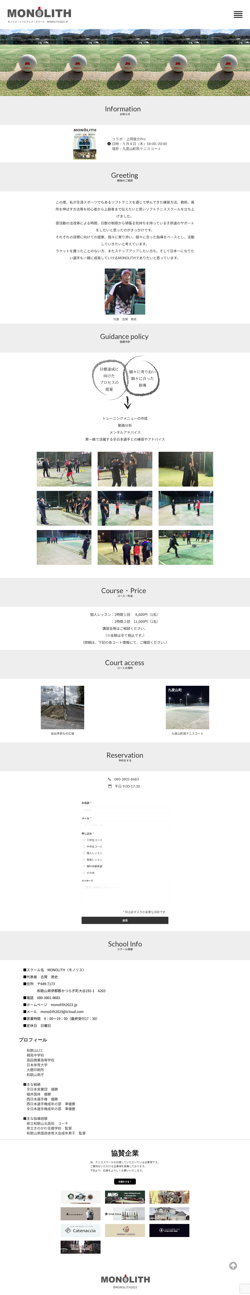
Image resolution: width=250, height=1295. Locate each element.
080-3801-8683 (126, 779)
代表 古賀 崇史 (125, 319)
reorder (238, 14)
